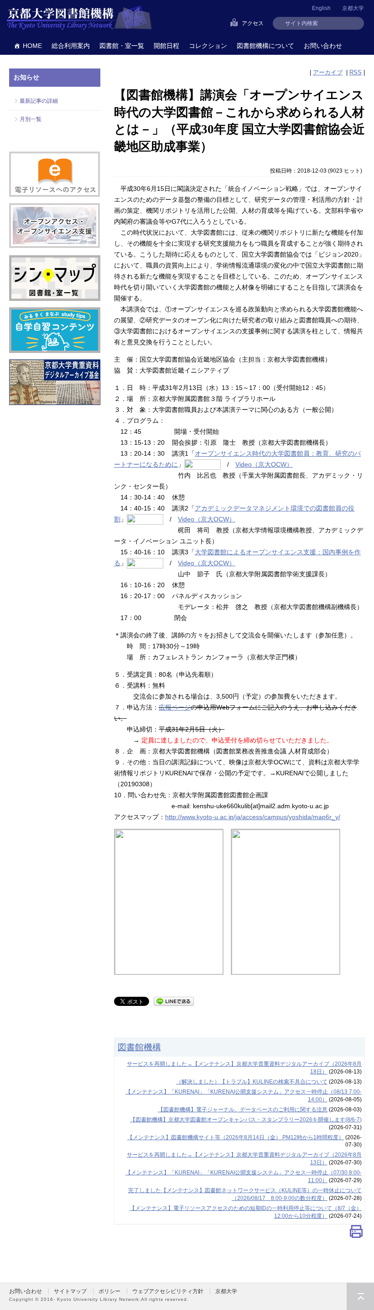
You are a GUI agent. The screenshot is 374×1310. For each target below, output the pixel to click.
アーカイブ (328, 72)
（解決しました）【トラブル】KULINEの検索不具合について (251, 1082)
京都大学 (353, 8)
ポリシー (109, 1291)
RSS (355, 72)
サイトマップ (70, 1291)
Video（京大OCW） (264, 464)
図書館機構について (265, 45)
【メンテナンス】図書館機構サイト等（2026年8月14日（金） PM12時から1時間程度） (235, 1137)
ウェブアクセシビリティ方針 (167, 1291)
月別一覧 (31, 119)
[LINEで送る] (174, 1000)
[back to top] (360, 1296)
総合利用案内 (71, 45)
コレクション (208, 45)
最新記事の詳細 (39, 101)
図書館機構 (139, 1047)
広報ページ (175, 707)
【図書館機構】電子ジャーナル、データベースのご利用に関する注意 (242, 1109)
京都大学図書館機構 (79, 18)
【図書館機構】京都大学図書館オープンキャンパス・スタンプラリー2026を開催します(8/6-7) (246, 1119)
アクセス (253, 23)
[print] (356, 1234)
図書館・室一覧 (121, 45)
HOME (32, 45)
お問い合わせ (323, 45)
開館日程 (166, 45)
